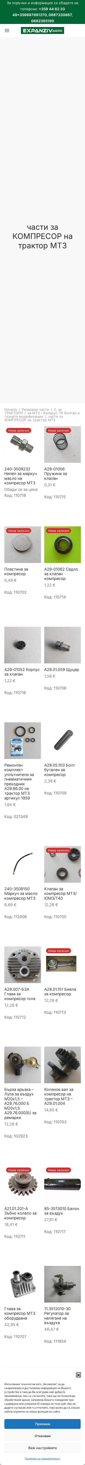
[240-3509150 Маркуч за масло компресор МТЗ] (22, 864)
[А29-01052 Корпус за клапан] (22, 645)
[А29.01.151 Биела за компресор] (62, 964)
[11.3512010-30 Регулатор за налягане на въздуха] (62, 1284)
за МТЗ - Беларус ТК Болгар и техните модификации (42, 415)
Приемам (42, 1424)
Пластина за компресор (16, 571)
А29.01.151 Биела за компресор (60, 991)
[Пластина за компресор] (22, 544)
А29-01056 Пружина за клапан (55, 473)
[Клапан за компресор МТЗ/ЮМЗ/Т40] (62, 864)
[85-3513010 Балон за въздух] (62, 1184)
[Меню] (7, 30)
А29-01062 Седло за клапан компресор (61, 574)
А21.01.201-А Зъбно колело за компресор (20, 1213)
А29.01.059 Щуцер (61, 669)
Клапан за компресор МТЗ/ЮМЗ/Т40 (60, 894)
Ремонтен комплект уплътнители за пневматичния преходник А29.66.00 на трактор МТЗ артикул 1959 (19, 781)
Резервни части (35, 409)
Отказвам (43, 1436)
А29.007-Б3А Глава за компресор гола (19, 994)
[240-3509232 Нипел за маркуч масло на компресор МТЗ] (22, 444)
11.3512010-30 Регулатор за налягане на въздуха (57, 1315)
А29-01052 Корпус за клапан (22, 671)
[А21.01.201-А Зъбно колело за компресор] (22, 1184)
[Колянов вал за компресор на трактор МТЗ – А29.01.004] (62, 1065)
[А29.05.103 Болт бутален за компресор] (62, 740)
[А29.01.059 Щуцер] (62, 645)
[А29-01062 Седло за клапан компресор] (62, 544)
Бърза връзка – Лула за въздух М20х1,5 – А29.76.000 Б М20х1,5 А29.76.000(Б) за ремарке (20, 1103)
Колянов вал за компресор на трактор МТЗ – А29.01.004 (58, 1096)
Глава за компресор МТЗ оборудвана (19, 1313)
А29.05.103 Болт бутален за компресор (59, 770)
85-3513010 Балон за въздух (61, 1210)
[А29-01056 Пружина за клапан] (62, 444)
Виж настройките (42, 1448)
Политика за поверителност (42, 1458)
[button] (78, 1374)
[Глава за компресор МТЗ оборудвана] (22, 1284)
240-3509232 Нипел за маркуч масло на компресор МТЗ (20, 475)
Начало (10, 409)
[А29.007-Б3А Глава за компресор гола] (22, 964)
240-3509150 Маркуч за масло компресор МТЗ (20, 894)
